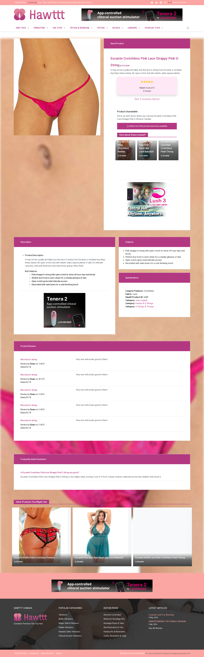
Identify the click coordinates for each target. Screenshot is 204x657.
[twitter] (156, 2)
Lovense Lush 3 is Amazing (161, 615)
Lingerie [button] (132, 28)
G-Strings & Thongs (145, 306)
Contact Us (34, 653)
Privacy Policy (21, 653)
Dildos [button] (116, 28)
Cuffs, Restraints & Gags (115, 636)
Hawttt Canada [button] (179, 2)
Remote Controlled (112, 615)
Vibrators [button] (40, 28)
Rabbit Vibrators (66, 627)
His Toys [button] (58, 28)
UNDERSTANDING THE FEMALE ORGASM (167, 621)
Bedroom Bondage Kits (114, 619)
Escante (123, 156)
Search (59, 653)
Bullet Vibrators (66, 619)
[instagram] (165, 2)
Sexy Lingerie (142, 300)
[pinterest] (161, 2)
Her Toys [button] (21, 28)
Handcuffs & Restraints (114, 631)
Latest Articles (47, 653)
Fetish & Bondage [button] (80, 28)
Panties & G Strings (144, 303)
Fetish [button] (101, 28)
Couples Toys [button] (153, 28)
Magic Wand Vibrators (69, 623)
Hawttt (142, 653)
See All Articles (155, 628)
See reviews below (147, 99)
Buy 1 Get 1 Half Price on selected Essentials (53, 2)
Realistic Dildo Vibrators (69, 631)
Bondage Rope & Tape (114, 623)
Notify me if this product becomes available (148, 126)
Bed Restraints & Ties (113, 627)
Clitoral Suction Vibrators (70, 636)
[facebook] (152, 2)
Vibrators (63, 615)
